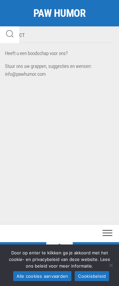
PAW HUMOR (59, 13)
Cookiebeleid (92, 276)
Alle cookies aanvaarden (42, 276)
